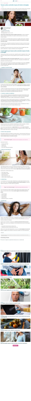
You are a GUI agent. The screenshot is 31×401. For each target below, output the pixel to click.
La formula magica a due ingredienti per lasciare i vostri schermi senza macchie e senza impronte (15, 317)
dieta (24, 58)
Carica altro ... (15, 345)
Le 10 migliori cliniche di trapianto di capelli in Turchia (10, 303)
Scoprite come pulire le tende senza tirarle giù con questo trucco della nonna (15, 264)
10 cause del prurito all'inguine (6, 277)
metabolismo (26, 218)
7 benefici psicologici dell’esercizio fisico (21, 187)
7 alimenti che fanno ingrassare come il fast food (20, 139)
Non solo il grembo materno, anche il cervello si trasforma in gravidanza (14, 343)
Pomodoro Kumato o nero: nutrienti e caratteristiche (10, 330)
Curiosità (2, 263)
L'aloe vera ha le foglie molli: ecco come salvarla (9, 290)
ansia (19, 99)
